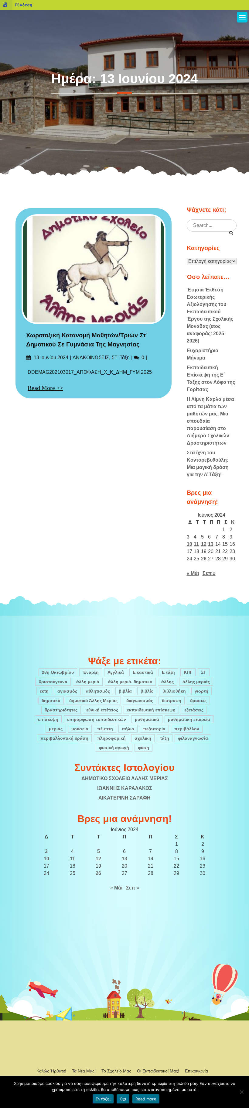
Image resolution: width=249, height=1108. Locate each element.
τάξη (164, 738)
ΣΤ (203, 672)
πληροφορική (111, 738)
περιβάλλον (186, 728)
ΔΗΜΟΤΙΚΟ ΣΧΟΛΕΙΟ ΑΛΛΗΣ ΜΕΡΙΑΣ (124, 778)
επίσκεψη (48, 719)
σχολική (143, 738)
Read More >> (45, 387)
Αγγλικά (115, 672)
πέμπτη (105, 728)
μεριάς (56, 728)
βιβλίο (147, 691)
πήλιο (128, 728)
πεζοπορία (154, 728)
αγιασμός (67, 691)
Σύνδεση (23, 4)
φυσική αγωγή (114, 747)
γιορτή (201, 691)
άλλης (167, 681)
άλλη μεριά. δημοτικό (130, 681)
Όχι (123, 1098)
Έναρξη (91, 672)
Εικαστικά (143, 672)
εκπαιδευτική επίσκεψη (151, 709)
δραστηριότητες (61, 709)
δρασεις (198, 700)
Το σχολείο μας (116, 1070)
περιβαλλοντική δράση (64, 738)
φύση (143, 747)
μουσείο (79, 728)
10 (189, 544)
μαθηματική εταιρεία (189, 719)
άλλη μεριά (87, 681)
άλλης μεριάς (196, 681)
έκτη (44, 691)
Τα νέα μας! (84, 1070)
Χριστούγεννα (53, 681)
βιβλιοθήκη (174, 691)
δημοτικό (51, 700)
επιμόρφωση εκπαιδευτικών (96, 719)
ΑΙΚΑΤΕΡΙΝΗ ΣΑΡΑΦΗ (124, 797)
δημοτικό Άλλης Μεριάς (93, 700)
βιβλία (125, 691)
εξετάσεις (193, 709)
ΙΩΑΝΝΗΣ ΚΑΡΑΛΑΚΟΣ (124, 788)
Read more (145, 1098)
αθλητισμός (98, 691)
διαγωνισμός (139, 700)
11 (196, 544)
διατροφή (171, 700)
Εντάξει (103, 1098)
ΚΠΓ (188, 672)
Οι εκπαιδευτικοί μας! (158, 1070)
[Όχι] (241, 1092)
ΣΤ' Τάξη (120, 357)
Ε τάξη (168, 672)
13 (210, 544)
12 (203, 544)
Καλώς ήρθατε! (51, 1070)
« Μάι (193, 573)
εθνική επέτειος (102, 709)
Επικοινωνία (196, 1070)
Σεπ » (209, 573)
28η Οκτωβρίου (58, 672)
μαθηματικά (147, 719)
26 (203, 558)
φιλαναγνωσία (193, 738)
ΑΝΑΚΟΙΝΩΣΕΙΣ (91, 357)
